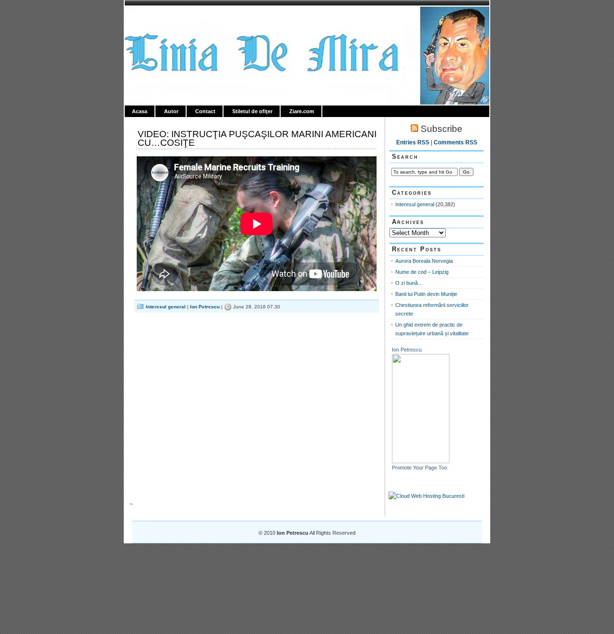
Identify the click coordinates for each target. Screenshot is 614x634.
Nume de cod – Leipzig (422, 272)
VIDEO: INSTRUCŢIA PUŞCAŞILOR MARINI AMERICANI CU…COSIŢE (257, 138)
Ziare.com (301, 111)
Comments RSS (455, 142)
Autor (171, 111)
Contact (205, 111)
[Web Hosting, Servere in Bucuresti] (426, 496)
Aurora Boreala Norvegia (424, 261)
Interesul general (166, 306)
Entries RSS (412, 142)
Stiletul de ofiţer (252, 111)
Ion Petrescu (166, 17)
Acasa (139, 111)
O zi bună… (409, 283)
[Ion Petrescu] (420, 461)
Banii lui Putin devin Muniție (426, 294)
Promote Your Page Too (419, 467)
